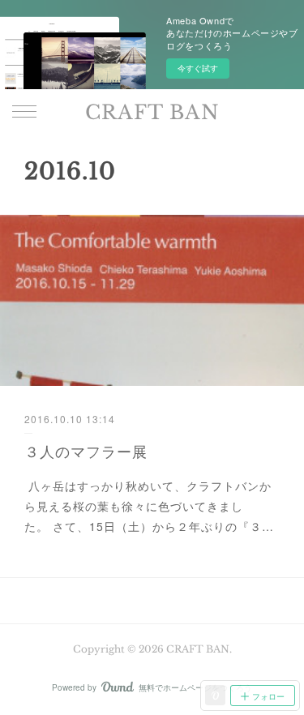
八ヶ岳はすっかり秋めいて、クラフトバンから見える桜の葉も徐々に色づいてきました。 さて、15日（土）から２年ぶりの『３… (149, 505)
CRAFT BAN (152, 112)
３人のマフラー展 (86, 450)
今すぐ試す (198, 68)
